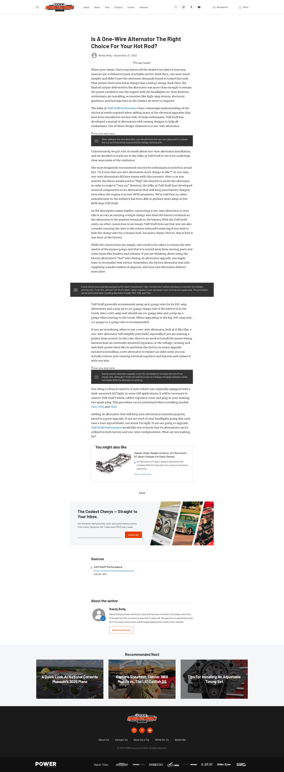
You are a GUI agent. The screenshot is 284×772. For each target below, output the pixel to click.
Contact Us (121, 739)
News (97, 7)
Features (143, 7)
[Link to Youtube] (199, 7)
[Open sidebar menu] (37, 7)
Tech (107, 7)
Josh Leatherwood (142, 474)
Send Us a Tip (141, 739)
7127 (94, 406)
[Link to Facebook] (191, 7)
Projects (118, 7)
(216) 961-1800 (100, 574)
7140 (113, 406)
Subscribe (133, 534)
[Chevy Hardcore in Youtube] (150, 730)
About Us (104, 739)
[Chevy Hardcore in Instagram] (134, 730)
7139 (100, 406)
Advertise (180, 739)
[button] (142, 63)
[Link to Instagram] (183, 7)
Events (131, 7)
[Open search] (175, 7)
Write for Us (162, 739)
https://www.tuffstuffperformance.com (114, 570)
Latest (86, 7)
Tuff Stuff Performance (122, 108)
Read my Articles (121, 630)
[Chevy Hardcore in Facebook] (142, 730)
